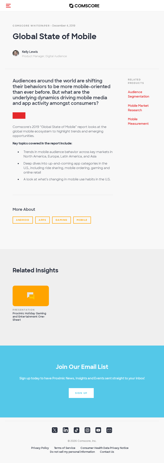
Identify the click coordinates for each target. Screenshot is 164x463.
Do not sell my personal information (72, 452)
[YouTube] (98, 431)
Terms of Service (64, 448)
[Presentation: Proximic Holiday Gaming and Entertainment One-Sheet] (31, 296)
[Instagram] (87, 431)
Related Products (136, 81)
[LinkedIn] (66, 431)
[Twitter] (55, 431)
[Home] (84, 5)
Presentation (24, 309)
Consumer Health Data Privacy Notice (105, 448)
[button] (8, 5)
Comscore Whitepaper (31, 25)
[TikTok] (76, 431)
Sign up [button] (81, 393)
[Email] (109, 431)
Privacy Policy (40, 448)
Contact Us (107, 452)
